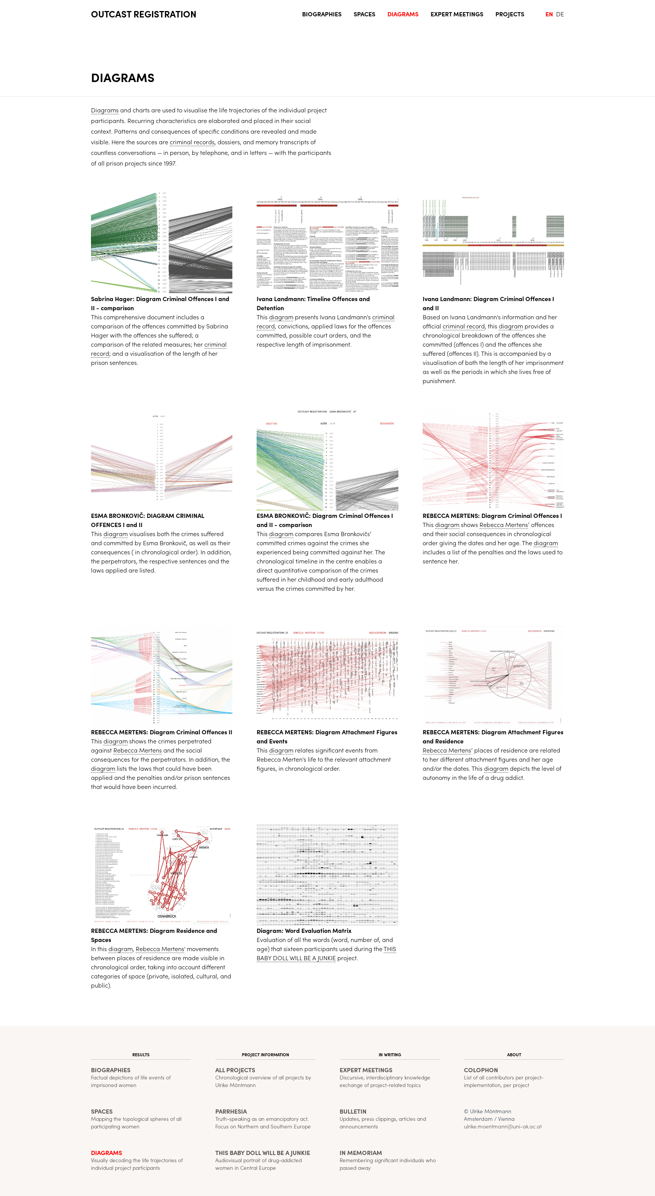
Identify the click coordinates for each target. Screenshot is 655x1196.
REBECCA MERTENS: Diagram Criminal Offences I (492, 515)
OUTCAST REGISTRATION (143, 14)
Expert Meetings (457, 13)
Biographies (322, 13)
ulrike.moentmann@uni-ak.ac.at (503, 1126)
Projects (509, 13)
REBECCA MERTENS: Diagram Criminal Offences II (161, 731)
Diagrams (402, 13)
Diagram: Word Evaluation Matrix (304, 930)
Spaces (364, 13)
